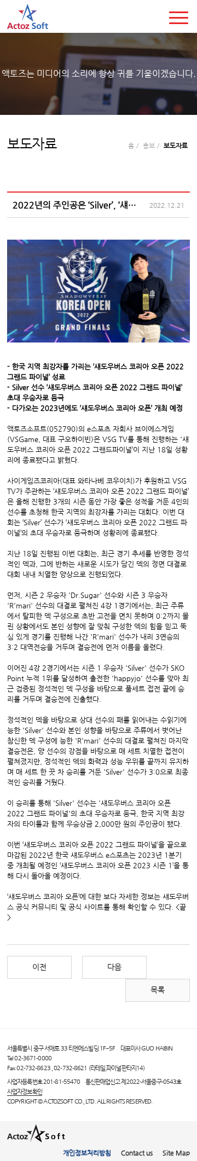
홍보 (149, 145)
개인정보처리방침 (87, 1153)
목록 (157, 990)
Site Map (176, 1153)
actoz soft (27, 16)
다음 (114, 967)
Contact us (137, 1153)
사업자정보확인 (24, 1091)
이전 (39, 967)
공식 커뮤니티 (36, 907)
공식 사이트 (85, 907)
